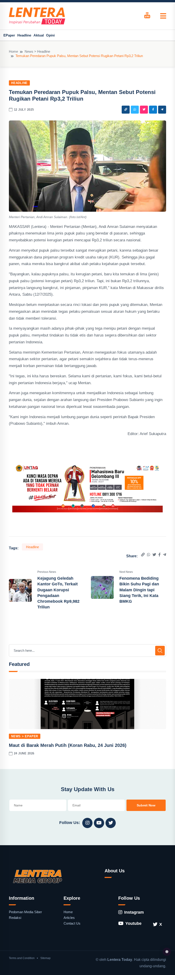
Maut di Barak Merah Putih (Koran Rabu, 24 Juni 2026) (67, 745)
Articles (69, 918)
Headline (24, 35)
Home (13, 51)
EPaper (9, 35)
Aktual (38, 35)
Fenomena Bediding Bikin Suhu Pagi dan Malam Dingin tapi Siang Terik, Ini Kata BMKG (139, 590)
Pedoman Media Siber (25, 912)
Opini (50, 35)
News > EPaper (24, 736)
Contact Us (72, 923)
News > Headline (37, 51)
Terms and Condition (22, 958)
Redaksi (15, 918)
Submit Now (146, 805)
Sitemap (45, 958)
